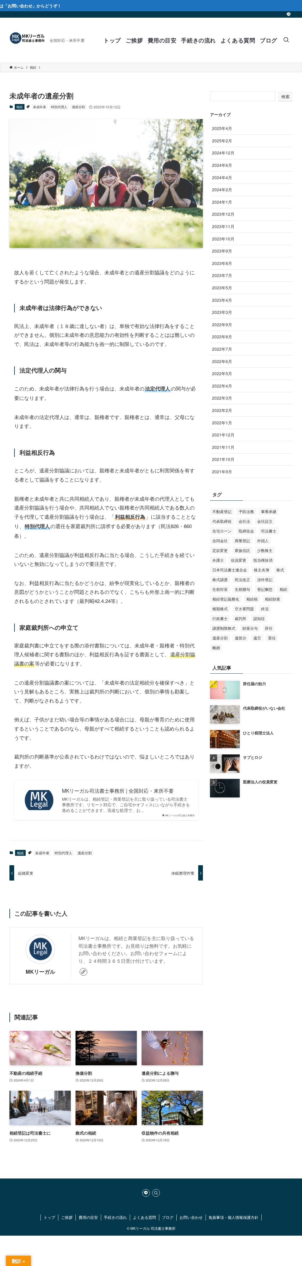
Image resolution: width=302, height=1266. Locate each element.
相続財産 (272, 599)
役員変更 (238, 560)
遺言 (257, 638)
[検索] (156, 1193)
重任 (272, 638)
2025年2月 (222, 141)
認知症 (259, 618)
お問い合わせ (191, 1217)
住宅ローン (222, 531)
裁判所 (240, 618)
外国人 (263, 540)
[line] (289, 14)
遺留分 (240, 638)
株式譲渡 (220, 579)
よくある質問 (144, 1217)
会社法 (244, 521)
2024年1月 (222, 202)
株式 (280, 570)
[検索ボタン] (286, 40)
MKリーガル (40, 971)
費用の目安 (88, 1217)
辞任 (269, 628)
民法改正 (242, 579)
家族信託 (242, 550)
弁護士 (218, 560)
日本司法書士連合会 (229, 570)
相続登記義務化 (225, 599)
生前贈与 (242, 589)
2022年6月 (222, 361)
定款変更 (220, 550)
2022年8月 (222, 336)
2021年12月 (223, 435)
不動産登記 (222, 511)
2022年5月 (222, 373)
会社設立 (265, 521)
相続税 (252, 599)
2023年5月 (222, 288)
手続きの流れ (115, 1217)
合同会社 (220, 540)
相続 (19, 106)
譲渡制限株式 (223, 628)
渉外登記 (265, 579)
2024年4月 (222, 177)
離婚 (216, 647)
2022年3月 (222, 398)
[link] (83, 972)
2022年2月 (222, 410)
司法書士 (268, 531)
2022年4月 (222, 386)
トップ (49, 1217)
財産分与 (250, 628)
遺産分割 (78, 106)
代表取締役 (222, 521)
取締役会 (246, 531)
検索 (285, 96)
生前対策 (220, 589)
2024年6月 (222, 165)
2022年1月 (222, 423)
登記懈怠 (265, 589)
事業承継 (268, 511)
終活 (265, 608)
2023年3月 (222, 312)
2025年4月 (222, 128)
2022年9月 (222, 324)
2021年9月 (222, 471)
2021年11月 (223, 447)
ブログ (167, 1217)
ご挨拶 (67, 1217)
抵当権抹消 (263, 560)
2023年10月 (223, 239)
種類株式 (220, 608)
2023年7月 (222, 275)
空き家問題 (244, 608)
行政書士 (220, 618)
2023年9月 (222, 251)
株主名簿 (261, 570)
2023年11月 (223, 226)
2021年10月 (223, 459)
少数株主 (265, 550)
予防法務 (246, 511)
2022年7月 (222, 349)
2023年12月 (223, 214)
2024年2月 (222, 189)
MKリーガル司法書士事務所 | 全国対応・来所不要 (118, 790)
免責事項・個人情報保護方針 (233, 1217)
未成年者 (39, 106)
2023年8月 (222, 263)
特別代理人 (59, 106)
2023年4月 (222, 300)
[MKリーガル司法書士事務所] (27, 40)
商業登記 (242, 540)
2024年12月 (223, 153)
